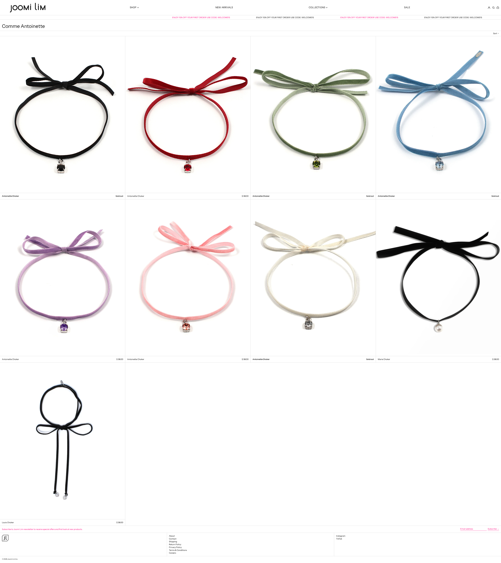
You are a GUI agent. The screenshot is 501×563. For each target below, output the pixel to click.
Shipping (173, 541)
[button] (493, 7)
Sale (407, 7)
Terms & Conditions (178, 550)
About (172, 536)
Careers (172, 553)
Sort (495, 33)
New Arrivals (224, 7)
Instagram (340, 536)
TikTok (339, 539)
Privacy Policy (175, 547)
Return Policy (175, 544)
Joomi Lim (11, 559)
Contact (172, 539)
